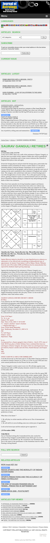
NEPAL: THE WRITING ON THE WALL (14, 520)
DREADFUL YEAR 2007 (10, 515)
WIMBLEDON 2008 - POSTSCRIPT (15, 491)
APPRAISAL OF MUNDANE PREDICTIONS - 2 (16, 504)
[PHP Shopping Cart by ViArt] (44, 536)
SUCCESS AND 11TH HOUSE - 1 (12, 505)
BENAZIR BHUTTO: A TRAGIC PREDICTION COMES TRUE (20, 516)
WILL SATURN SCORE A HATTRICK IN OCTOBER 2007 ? (19, 513)
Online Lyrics (19, 540)
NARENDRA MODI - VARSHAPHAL (12, 105)
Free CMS (32, 540)
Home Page (5, 140)
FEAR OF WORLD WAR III (9, 117)
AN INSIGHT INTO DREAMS (11, 511)
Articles (12, 140)
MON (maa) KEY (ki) (9, 465)
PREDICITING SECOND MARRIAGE (13, 507)
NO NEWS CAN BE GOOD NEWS (12, 509)
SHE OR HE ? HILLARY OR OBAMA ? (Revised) (16, 518)
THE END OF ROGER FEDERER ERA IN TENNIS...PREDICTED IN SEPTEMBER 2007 (19, 485)
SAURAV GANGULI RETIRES (26, 140)
